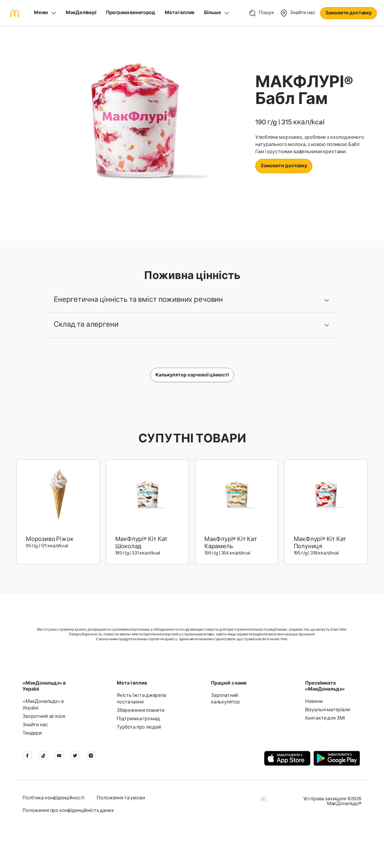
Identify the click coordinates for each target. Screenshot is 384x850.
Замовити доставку (348, 13)
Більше (212, 13)
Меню (41, 13)
